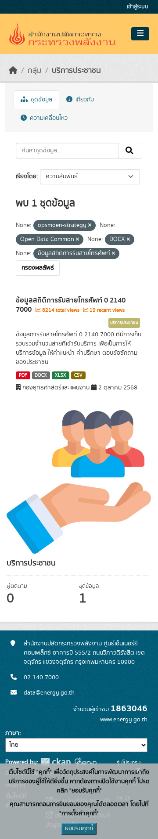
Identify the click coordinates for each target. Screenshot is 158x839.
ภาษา (12, 733)
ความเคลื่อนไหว (48, 118)
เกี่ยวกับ (84, 99)
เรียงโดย (26, 176)
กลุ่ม (35, 70)
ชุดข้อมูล (40, 99)
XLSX (60, 375)
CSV (78, 375)
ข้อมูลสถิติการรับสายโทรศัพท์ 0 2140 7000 (71, 305)
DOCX (41, 375)
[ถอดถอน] (89, 225)
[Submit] (130, 150)
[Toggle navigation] (140, 33)
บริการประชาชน (76, 70)
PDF (23, 375)
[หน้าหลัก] (13, 70)
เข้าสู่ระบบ (137, 7)
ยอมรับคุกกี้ (79, 828)
